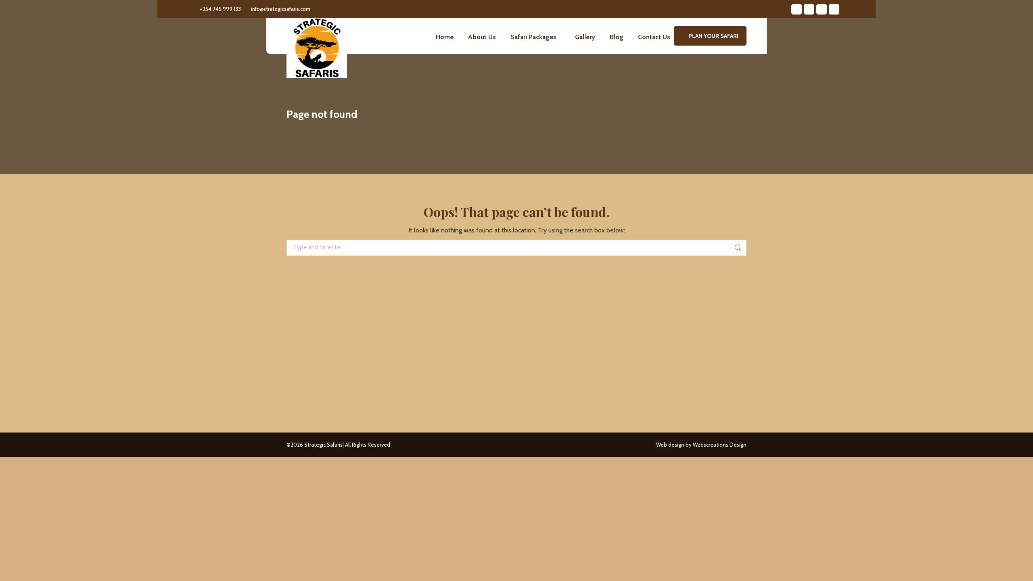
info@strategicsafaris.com (280, 9)
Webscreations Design (720, 444)
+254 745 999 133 (220, 9)
